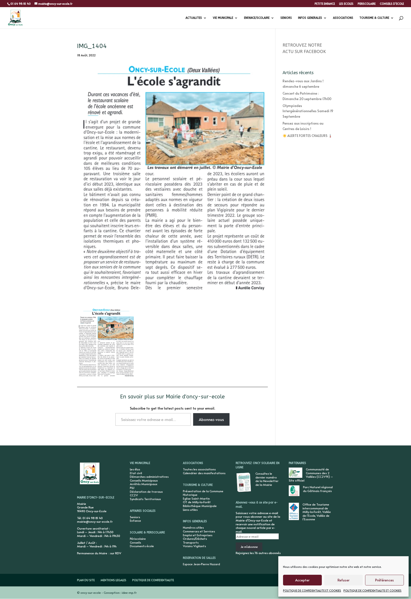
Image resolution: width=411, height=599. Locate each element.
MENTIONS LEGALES (113, 580)
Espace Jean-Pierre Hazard (201, 564)
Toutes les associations (199, 469)
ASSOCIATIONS (343, 17)
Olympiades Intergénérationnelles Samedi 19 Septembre (308, 111)
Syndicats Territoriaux (145, 499)
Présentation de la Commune (203, 491)
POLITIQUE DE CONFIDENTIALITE (153, 580)
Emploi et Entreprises (197, 535)
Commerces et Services (199, 531)
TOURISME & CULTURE (374, 17)
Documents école (142, 546)
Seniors (135, 517)
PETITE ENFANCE (325, 3)
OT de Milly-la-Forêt (197, 502)
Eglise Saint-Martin (196, 498)
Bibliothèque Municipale (200, 506)
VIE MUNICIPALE (223, 17)
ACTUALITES (194, 17)
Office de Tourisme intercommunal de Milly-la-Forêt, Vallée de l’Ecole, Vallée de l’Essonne (317, 511)
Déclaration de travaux (146, 491)
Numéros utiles (193, 527)
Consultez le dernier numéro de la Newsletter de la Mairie (267, 479)
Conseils (135, 542)
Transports (191, 542)
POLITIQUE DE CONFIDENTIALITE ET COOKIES (312, 590)
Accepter (302, 579)
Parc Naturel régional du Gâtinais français (318, 489)
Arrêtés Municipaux (143, 484)
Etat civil (136, 473)
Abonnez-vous (211, 419)
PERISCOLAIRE (367, 3)
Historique (190, 495)
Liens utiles (190, 509)
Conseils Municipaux (144, 480)
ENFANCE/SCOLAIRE (256, 17)
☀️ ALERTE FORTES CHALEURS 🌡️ (307, 135)
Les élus (135, 469)
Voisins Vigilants (194, 546)
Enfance (135, 520)
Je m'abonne (249, 547)
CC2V (134, 495)
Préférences (384, 579)
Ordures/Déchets (195, 538)
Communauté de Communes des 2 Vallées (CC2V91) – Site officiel (311, 475)
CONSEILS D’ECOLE (392, 3)
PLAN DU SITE (86, 580)
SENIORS (286, 17)
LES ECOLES (346, 3)
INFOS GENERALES (310, 17)
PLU (132, 488)
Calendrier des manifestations (204, 473)
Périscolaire (138, 538)
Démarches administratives (149, 476)
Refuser (343, 579)
